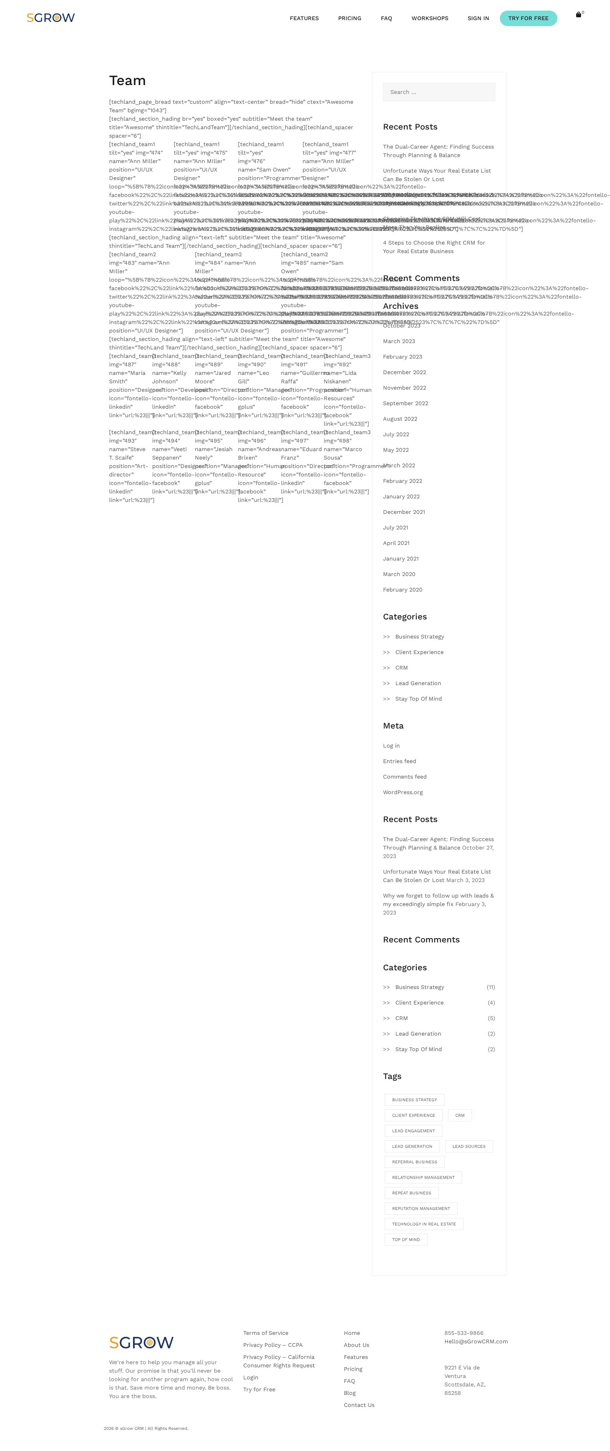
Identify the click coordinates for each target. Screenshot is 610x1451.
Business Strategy (419, 636)
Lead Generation (418, 683)
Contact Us (359, 1405)
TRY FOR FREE (528, 18)
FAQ (386, 18)
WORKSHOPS (430, 18)
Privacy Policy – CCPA (273, 1345)
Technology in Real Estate (424, 1224)
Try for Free (259, 1389)
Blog (350, 1393)
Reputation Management (421, 1208)
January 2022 (401, 496)
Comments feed (405, 776)
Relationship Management (423, 1177)
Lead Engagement (413, 1130)
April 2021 (396, 543)
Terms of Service (265, 1333)
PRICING (349, 18)
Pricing (353, 1369)
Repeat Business (411, 1193)
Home (352, 1333)
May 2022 (396, 449)
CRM (401, 667)
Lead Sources (469, 1146)
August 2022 (400, 418)
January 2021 (401, 558)
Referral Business (414, 1161)
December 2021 (404, 512)
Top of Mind (406, 1239)
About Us (356, 1345)
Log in (391, 745)
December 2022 (404, 372)
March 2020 (399, 574)
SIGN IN (478, 18)
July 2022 (396, 434)
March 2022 (399, 465)
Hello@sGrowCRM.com (476, 1341)
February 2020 (403, 589)
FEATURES (304, 18)
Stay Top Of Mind (418, 698)
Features (356, 1357)
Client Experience (419, 652)
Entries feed (399, 761)
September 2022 (405, 403)
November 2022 (404, 387)
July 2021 (395, 527)
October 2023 (401, 325)
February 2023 (402, 356)
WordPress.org (403, 792)
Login (250, 1377)
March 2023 (399, 341)
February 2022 (402, 481)
